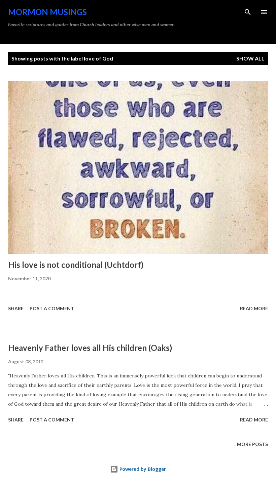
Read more (254, 308)
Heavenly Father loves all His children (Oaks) (90, 348)
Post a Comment (52, 308)
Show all (250, 58)
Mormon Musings (47, 12)
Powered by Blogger (142, 469)
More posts (252, 444)
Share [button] (16, 308)
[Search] (248, 12)
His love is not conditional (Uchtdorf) (75, 265)
